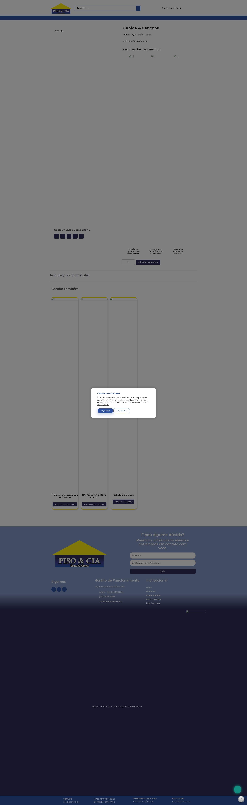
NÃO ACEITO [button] (121, 411)
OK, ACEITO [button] (105, 411)
